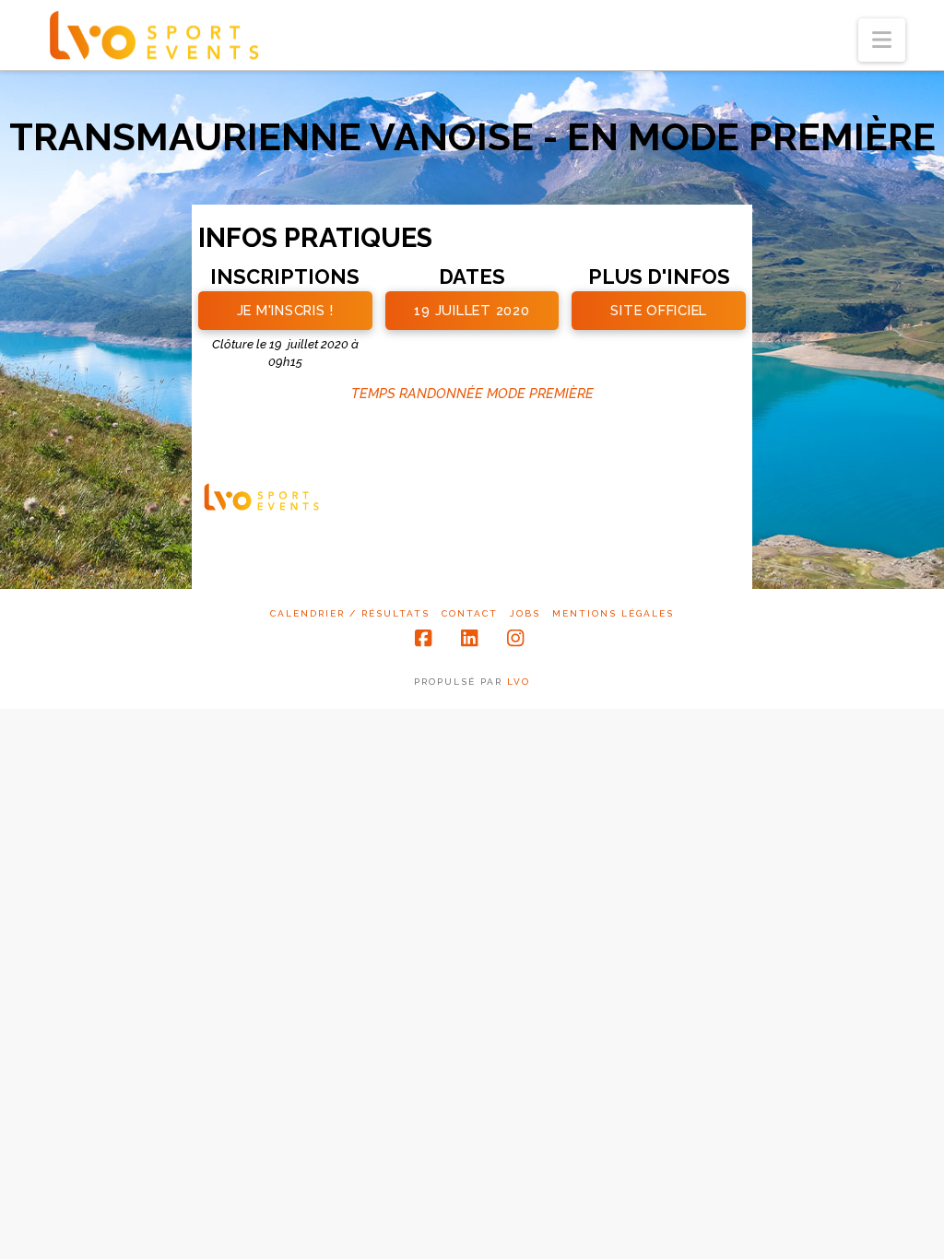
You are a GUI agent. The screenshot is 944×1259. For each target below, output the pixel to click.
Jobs (525, 613)
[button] (881, 40)
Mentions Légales (613, 613)
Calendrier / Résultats (350, 613)
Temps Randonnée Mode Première (472, 393)
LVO (518, 682)
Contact (470, 613)
